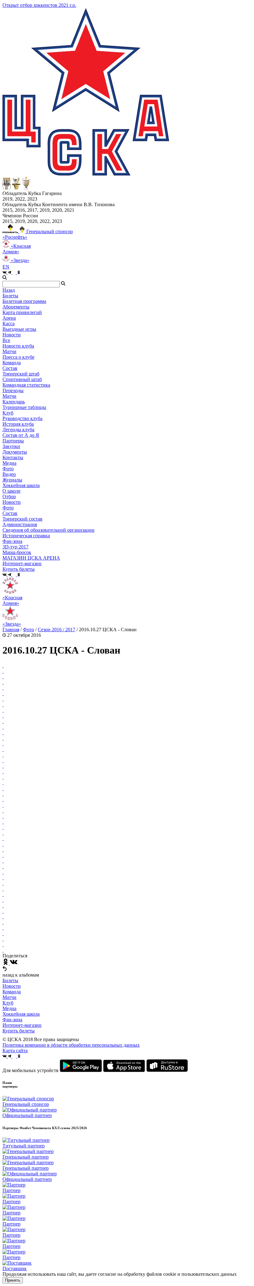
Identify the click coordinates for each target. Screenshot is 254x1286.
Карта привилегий (22, 312)
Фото (8, 468)
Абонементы (15, 306)
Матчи (9, 351)
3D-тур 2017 (15, 546)
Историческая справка (26, 535)
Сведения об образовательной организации (48, 530)
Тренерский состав (22, 518)
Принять (12, 1280)
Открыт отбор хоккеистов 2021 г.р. (39, 5)
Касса (8, 323)
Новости (11, 502)
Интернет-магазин (22, 1025)
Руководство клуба (22, 418)
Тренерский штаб (20, 373)
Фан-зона (12, 1019)
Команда (11, 991)
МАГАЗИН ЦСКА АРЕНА (31, 558)
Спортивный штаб (22, 379)
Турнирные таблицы (24, 407)
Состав (9, 368)
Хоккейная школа (21, 1014)
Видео (9, 474)
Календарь (13, 401)
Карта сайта (15, 1050)
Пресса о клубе (18, 357)
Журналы (12, 479)
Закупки (11, 446)
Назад (8, 290)
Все (6, 340)
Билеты (10, 980)
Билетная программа (24, 301)
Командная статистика (26, 385)
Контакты (12, 457)
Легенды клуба (18, 429)
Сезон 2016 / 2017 (56, 629)
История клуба (18, 424)
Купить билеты (18, 1030)
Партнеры (13, 440)
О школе (11, 491)
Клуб (7, 1002)
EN (5, 266)
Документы (14, 452)
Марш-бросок (16, 552)
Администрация (19, 524)
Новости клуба (18, 345)
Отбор (9, 496)
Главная (10, 629)
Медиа (9, 1008)
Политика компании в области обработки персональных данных (71, 1045)
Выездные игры (19, 329)
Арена (9, 318)
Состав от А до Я (20, 435)
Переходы (13, 390)
